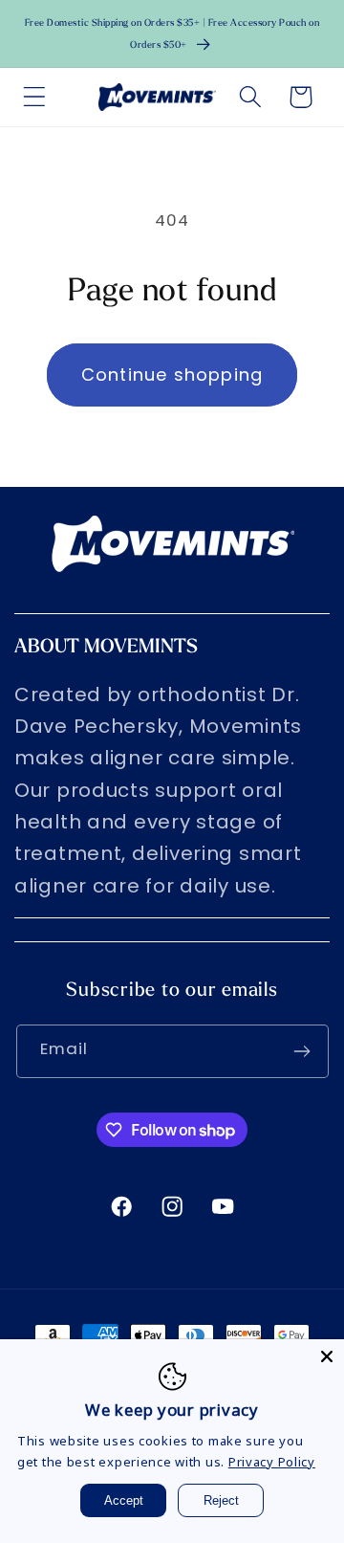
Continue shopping (172, 374)
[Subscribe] (302, 1051)
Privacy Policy (271, 1461)
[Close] (326, 1356)
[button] (35, 97)
